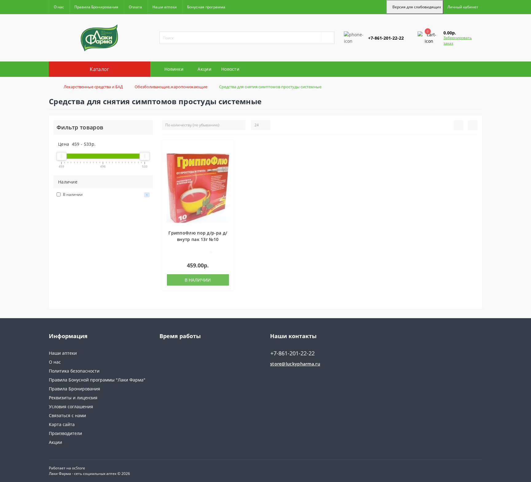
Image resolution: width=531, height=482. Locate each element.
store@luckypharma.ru (295, 364)
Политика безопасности (74, 371)
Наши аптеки (164, 7)
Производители (65, 433)
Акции (204, 69)
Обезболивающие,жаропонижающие (171, 86)
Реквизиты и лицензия (73, 398)
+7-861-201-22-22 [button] (292, 353)
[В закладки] (226, 148)
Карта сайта (62, 424)
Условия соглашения (71, 406)
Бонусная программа (206, 7)
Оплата (135, 7)
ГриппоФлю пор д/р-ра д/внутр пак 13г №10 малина (197, 239)
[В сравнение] (226, 157)
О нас (59, 7)
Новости (230, 69)
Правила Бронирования (96, 7)
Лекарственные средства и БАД (93, 86)
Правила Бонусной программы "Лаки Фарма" (97, 380)
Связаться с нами (67, 415)
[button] (462, 7)
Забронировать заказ (457, 40)
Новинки (173, 69)
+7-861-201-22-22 (361, 56)
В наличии (198, 280)
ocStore (78, 468)
